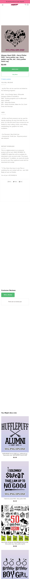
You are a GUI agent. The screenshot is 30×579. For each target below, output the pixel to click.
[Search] (25, 4)
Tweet (15, 181)
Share (10, 181)
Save (21, 181)
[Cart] (28, 4)
